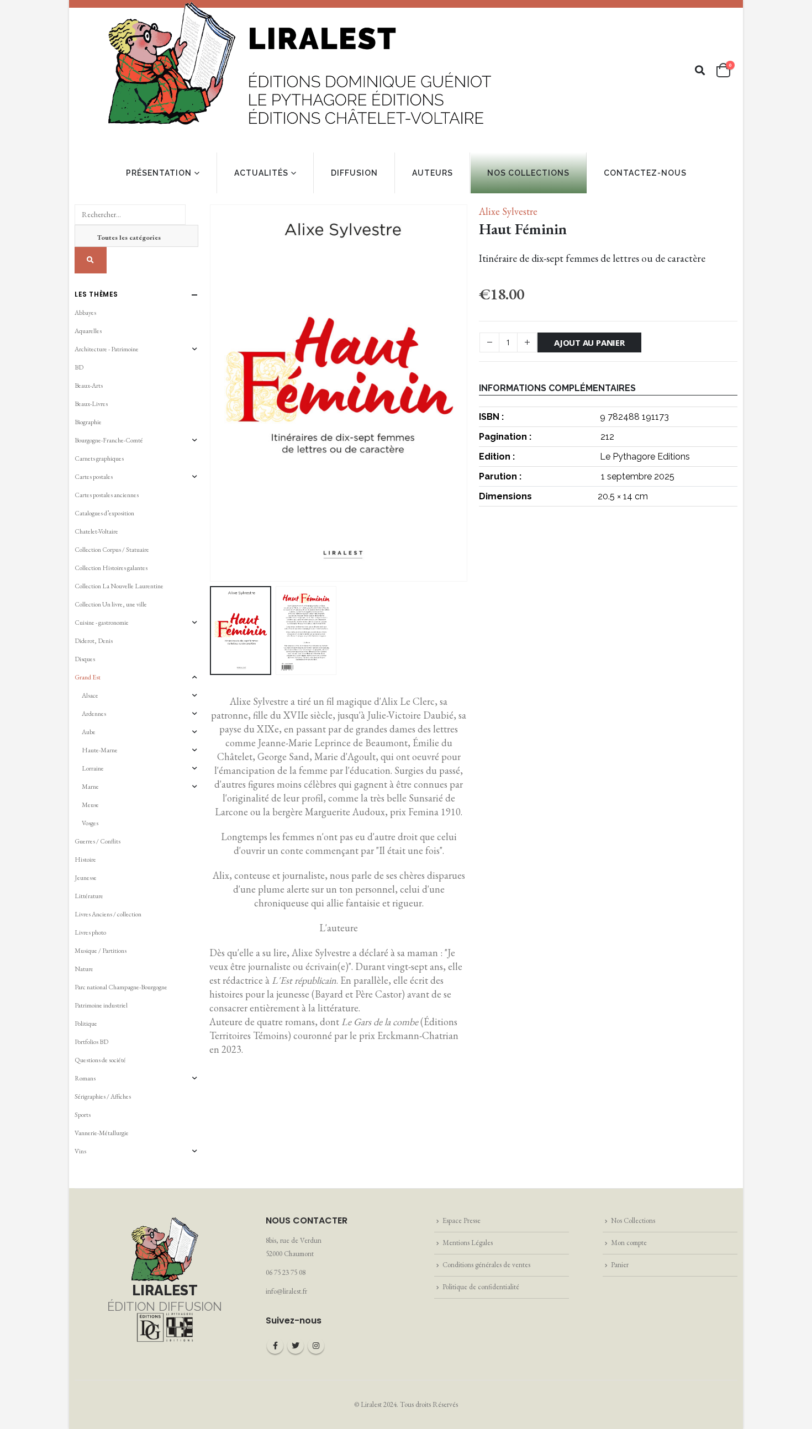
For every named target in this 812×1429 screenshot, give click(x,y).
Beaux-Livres (91, 403)
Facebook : (275, 1345)
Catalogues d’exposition (104, 513)
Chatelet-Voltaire (96, 531)
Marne (90, 786)
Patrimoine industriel (101, 1005)
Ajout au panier (589, 342)
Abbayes (85, 312)
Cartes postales (94, 476)
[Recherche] (91, 260)
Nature (84, 968)
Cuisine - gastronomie (102, 622)
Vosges (90, 823)
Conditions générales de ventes (486, 1264)
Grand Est (88, 677)
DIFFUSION (354, 172)
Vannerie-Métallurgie (102, 1133)
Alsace (90, 695)
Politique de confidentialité (480, 1286)
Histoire (85, 859)
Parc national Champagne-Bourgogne (121, 987)
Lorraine (93, 768)
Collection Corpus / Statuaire (112, 549)
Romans (85, 1078)
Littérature (89, 896)
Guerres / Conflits (97, 841)
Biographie (88, 422)
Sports (83, 1114)
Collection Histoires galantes (111, 567)
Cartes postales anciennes (107, 495)
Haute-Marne (100, 750)
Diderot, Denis (94, 640)
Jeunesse (86, 877)
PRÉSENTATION (159, 172)
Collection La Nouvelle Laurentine (119, 586)
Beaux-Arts (89, 385)
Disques (85, 659)
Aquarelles (88, 330)
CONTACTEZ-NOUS (645, 172)
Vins (80, 1151)
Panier (620, 1264)
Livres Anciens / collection (108, 914)
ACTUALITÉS (261, 172)
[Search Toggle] (700, 70)
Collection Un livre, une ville (111, 604)
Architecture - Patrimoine (107, 349)
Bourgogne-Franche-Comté (109, 440)
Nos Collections (633, 1220)
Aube (89, 731)
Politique (86, 1023)
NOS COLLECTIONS (528, 172)
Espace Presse (461, 1220)
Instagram (316, 1345)
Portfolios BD (91, 1041)
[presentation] (212, 392)
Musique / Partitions (100, 950)
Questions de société (100, 1060)
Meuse (90, 804)
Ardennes (94, 713)
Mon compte (629, 1242)
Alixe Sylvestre (508, 211)
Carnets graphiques (99, 458)
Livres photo (90, 932)
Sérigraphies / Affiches (103, 1096)
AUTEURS (432, 172)
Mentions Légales (467, 1242)
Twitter (295, 1345)
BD (79, 367)
